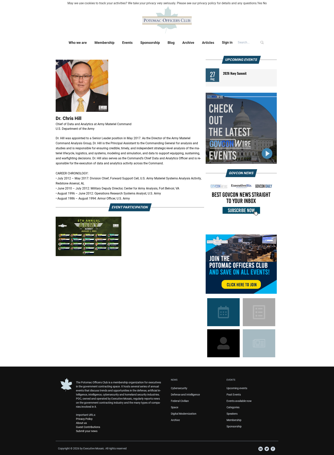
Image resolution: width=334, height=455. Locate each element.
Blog (171, 43)
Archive (188, 43)
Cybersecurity (179, 388)
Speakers (232, 413)
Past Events (234, 394)
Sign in (227, 42)
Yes (259, 3)
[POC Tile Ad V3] (241, 264)
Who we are (78, 43)
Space (174, 407)
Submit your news (86, 431)
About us (81, 422)
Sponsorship (150, 43)
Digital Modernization (183, 413)
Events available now (239, 400)
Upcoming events (237, 388)
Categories (233, 407)
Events (127, 43)
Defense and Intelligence (185, 394)
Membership (104, 43)
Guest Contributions (88, 427)
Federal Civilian (180, 400)
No (265, 3)
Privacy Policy (84, 418)
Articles (208, 43)
